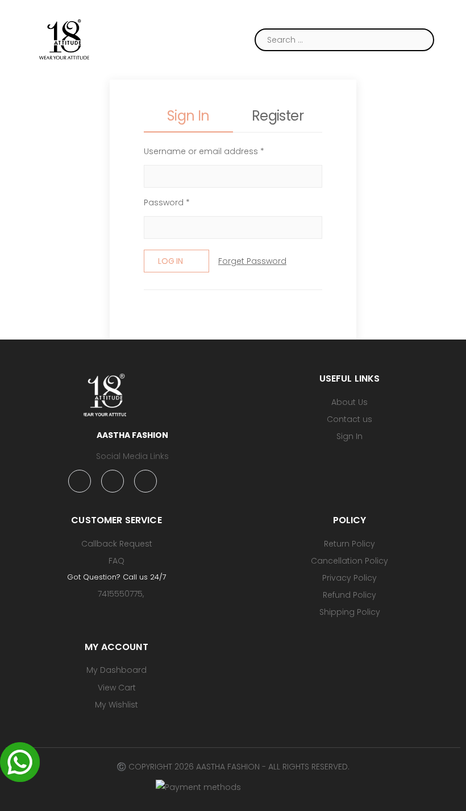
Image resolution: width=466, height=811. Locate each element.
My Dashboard (116, 670)
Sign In (349, 436)
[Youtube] (145, 481)
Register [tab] (277, 115)
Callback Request (116, 543)
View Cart (117, 687)
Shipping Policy (349, 612)
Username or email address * (204, 151)
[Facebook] (79, 481)
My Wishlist (116, 704)
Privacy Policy (349, 578)
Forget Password (252, 261)
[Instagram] (112, 481)
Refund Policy (349, 595)
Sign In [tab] (188, 115)
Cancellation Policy (349, 560)
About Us (349, 402)
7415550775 (120, 593)
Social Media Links (132, 456)
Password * (167, 202)
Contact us (349, 419)
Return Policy (349, 543)
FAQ (116, 560)
